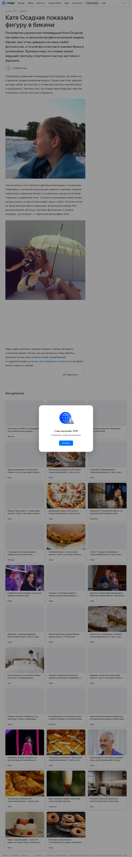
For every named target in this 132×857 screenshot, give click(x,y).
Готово (66, 443)
